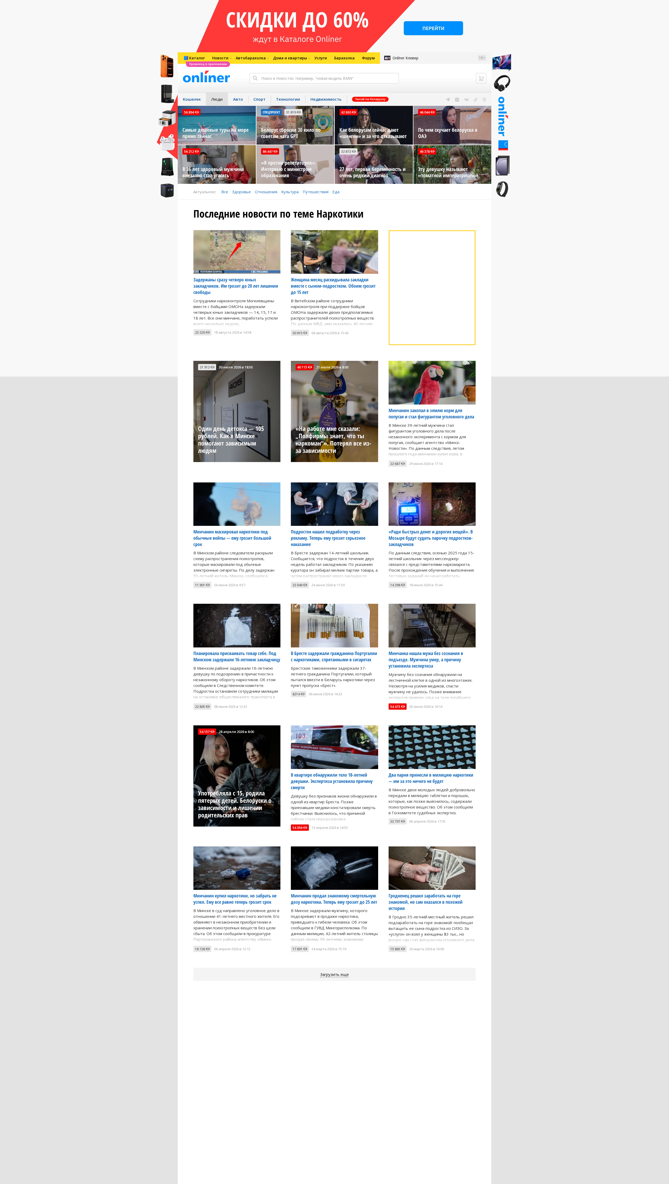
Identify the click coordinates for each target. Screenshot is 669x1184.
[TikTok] (476, 99)
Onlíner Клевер (405, 57)
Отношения (266, 191)
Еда (335, 191)
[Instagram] (457, 99)
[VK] (466, 99)
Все (224, 191)
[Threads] (484, 99)
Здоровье (241, 191)
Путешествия (315, 191)
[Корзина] (481, 78)
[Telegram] (448, 99)
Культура (290, 191)
